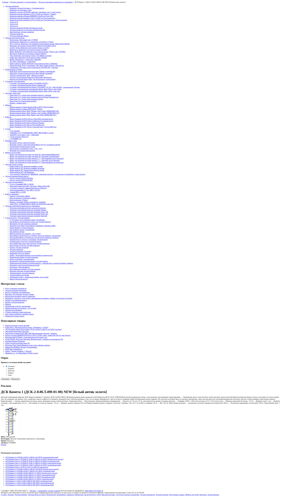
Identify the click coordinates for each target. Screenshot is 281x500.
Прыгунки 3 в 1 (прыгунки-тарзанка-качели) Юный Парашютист (34, 97)
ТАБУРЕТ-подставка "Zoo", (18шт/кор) (24, 135)
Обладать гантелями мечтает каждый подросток (28, 208)
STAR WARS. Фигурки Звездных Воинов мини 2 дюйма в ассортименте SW (34, 339)
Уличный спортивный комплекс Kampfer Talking (28, 210)
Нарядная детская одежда (14, 316)
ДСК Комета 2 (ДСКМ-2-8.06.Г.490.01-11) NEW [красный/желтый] (30, 475)
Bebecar (8, 304)
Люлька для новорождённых (16, 300)
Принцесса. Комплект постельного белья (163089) (28, 50)
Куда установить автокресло (15, 288)
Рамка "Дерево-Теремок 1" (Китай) (18, 351)
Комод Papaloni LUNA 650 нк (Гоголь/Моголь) (27, 125)
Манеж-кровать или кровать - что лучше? (25, 234)
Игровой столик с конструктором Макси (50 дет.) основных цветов (35, 145)
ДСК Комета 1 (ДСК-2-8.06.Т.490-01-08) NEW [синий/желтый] (28, 481)
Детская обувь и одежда (37, 495)
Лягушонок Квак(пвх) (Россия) (17, 331)
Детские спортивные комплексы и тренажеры (22, 206)
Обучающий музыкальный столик (22, 147)
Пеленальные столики (13, 69)
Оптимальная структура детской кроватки (25, 241)
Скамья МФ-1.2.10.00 (18, 192)
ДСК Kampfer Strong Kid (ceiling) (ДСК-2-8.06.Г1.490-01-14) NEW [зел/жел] (33, 329)
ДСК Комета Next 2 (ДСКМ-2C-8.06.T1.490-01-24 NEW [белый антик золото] (34, 459)
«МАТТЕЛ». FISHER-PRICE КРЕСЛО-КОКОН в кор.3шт (31, 204)
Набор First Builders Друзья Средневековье (21, 347)
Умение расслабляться (13, 310)
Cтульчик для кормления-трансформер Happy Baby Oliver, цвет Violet (35, 89)
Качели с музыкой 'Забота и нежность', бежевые (28, 202)
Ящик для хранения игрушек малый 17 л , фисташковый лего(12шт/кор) (37, 158)
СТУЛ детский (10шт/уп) (19, 137)
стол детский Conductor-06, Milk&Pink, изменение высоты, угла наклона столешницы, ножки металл (47, 174)
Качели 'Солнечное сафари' (20, 196)
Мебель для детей (192, 495)
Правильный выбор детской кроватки (24, 257)
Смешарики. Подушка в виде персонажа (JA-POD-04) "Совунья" (34, 67)
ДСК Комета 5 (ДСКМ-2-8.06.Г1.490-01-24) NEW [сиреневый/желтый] (31, 457)
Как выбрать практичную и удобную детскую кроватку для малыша (35, 236)
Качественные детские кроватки (22, 32)
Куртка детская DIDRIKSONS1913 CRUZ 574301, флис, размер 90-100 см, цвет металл (37, 335)
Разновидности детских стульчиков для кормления (29, 239)
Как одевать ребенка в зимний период (19, 314)
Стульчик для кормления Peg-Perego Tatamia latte (28, 85)
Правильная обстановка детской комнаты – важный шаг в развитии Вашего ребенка (41, 263)
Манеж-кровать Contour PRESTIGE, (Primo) (26, 109)
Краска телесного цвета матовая (17, 325)
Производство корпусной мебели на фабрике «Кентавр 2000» (33, 226)
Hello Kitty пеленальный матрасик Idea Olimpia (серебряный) (32, 71)
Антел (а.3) (14, 22)
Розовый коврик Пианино (15, 341)
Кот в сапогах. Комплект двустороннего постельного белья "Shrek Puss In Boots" (40, 44)
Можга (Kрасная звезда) (19, 279)
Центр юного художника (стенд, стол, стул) (26, 149)
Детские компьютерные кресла (16, 176)
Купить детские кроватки (19, 247)
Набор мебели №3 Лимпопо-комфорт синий (26, 166)
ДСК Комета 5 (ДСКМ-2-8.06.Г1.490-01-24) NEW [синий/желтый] (30, 471)
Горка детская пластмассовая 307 (17, 343)
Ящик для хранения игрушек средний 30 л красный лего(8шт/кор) (34, 156)
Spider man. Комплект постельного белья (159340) (28, 58)
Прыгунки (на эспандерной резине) (23, 101)
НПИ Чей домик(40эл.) (14, 349)
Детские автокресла (147, 495)
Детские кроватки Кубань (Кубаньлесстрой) (26, 28)
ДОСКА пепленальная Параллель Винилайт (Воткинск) (31, 77)
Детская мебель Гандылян (19, 275)
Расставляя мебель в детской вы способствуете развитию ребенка (34, 238)
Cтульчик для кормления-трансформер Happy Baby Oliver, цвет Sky (35, 91)
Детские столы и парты (14, 164)
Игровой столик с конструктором (22, 143)
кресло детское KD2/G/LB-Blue (21, 178)
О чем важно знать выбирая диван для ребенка (27, 220)
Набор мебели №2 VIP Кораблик (22, 172)
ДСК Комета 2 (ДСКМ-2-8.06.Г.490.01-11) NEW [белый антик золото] (31, 473)
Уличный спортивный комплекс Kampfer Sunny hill (29, 212)
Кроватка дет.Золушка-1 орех (21, 10)
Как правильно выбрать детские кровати (25, 269)
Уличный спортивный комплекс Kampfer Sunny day (29, 214)
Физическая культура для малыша (18, 306)
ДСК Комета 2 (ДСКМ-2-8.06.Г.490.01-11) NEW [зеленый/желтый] (30, 477)
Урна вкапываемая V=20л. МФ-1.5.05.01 (25, 190)
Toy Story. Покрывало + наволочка (23, 62)
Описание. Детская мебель (20, 267)
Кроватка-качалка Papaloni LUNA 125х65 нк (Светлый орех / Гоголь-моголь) (38, 20)
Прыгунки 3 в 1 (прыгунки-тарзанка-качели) (26, 99)
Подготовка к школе (177, 495)
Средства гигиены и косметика (127, 495)
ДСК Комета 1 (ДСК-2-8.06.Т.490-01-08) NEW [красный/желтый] (29, 483)
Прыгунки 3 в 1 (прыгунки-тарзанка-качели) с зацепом (30, 95)
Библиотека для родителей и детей (88, 495)
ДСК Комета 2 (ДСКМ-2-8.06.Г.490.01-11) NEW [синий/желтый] (29, 479)
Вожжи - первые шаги (18, 103)
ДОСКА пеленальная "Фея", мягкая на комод (27, 75)
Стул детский (15, 131)
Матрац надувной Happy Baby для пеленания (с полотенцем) (32, 79)
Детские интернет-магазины (16, 290)
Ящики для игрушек (13, 152)
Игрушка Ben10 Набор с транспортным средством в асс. (26, 337)
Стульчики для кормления (15, 81)
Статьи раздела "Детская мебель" (17, 218)
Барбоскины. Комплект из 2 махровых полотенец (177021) (32, 42)
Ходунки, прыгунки (12, 93)
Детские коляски (20, 495)
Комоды (8, 117)
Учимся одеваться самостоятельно (18, 312)
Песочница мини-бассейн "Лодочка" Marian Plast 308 (30, 186)
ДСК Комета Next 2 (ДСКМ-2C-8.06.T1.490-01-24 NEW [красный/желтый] (33, 463)
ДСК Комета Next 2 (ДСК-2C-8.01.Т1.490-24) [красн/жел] (26, 467)
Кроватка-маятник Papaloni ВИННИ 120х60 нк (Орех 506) (31, 16)
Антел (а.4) (14, 24)
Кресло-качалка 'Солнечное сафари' (23, 198)
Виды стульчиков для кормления (22, 259)
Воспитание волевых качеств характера (20, 296)
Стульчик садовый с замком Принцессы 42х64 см (28, 188)
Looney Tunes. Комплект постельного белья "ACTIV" (30, 48)
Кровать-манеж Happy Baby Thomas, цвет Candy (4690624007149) (34, 111)
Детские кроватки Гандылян (20, 251)
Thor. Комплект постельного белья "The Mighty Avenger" (31, 56)
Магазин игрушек (108, 495)
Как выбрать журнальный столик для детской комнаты (30, 222)
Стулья (7, 129)
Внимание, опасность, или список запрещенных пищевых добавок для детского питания (38, 298)
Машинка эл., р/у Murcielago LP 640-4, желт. (21, 353)
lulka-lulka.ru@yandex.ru (94, 491)
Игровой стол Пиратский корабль (22, 151)
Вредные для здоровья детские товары (19, 294)
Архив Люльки (213, 495)
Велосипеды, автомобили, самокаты (60, 495)
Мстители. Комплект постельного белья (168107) (28, 54)
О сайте (4, 495)
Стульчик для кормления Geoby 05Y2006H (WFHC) (29, 83)
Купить (3, 445)
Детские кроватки (12, 6)
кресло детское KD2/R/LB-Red (21, 180)
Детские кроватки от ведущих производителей (27, 30)
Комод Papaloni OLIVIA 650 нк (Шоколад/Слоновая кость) (31, 121)
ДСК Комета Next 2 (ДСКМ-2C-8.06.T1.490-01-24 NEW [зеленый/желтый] (33, 465)
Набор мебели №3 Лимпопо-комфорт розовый (27, 168)
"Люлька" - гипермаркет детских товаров (44, 491)
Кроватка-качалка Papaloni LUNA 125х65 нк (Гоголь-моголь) (32, 18)
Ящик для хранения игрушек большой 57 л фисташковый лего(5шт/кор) (37, 162)
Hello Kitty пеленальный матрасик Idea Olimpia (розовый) (31, 73)
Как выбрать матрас (17, 232)
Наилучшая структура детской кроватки (25, 245)
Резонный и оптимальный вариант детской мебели (29, 261)
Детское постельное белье (15, 38)
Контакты (203, 495)
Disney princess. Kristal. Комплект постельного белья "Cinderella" (34, 63)
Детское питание (162, 495)
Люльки (11, 495)
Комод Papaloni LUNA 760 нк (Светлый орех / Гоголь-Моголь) (33, 127)
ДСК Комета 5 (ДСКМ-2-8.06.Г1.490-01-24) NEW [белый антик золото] (32, 469)
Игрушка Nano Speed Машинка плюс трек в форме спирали (27, 345)
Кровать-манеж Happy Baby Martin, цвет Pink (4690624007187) (33, 115)
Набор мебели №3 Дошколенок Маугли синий (27, 170)
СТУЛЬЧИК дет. (16, 139)
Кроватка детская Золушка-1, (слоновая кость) (27, 8)
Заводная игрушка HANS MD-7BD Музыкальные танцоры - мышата (31, 333)
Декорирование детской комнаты (22, 273)
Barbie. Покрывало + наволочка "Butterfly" (25, 60)
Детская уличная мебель (14, 182)
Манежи (8, 105)
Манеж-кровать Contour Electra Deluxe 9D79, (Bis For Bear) (31, 107)
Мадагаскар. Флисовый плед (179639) (24, 40)
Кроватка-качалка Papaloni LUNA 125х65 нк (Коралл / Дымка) (33, 14)
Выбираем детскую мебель (20, 253)
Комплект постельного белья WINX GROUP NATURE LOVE (33, 46)
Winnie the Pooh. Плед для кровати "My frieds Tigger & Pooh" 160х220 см (37, 65)
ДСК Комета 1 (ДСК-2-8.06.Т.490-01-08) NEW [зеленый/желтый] (29, 485)
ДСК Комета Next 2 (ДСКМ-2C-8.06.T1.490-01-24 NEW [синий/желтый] (32, 461)
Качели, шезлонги (12, 194)
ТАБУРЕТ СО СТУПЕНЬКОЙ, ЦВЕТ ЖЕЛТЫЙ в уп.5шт (32, 133)
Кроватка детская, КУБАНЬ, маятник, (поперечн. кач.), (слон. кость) (35, 12)
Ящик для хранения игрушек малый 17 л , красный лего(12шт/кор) (35, 160)
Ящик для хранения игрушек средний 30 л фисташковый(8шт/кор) (34, 154)
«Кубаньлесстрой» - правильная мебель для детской (29, 277)
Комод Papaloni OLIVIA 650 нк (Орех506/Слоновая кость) (31, 119)
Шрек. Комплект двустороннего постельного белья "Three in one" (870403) (38, 52)
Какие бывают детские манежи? (22, 228)
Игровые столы (11, 141)
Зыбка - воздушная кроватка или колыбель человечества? (31, 255)
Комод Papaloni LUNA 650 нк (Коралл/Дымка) (27, 123)
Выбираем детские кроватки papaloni (23, 224)
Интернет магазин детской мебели (22, 271)
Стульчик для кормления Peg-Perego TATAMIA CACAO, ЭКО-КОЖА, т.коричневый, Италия (45, 87)
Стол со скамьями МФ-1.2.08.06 (22, 184)
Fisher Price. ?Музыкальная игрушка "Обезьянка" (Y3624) (26, 327)
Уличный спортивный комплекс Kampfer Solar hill (28, 216)
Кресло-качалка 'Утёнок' (19, 200)
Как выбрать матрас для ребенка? (22, 230)
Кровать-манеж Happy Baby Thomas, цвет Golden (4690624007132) (34, 113)
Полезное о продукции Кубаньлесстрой (24, 265)
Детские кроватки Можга (19, 36)
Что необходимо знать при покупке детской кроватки (30, 243)
